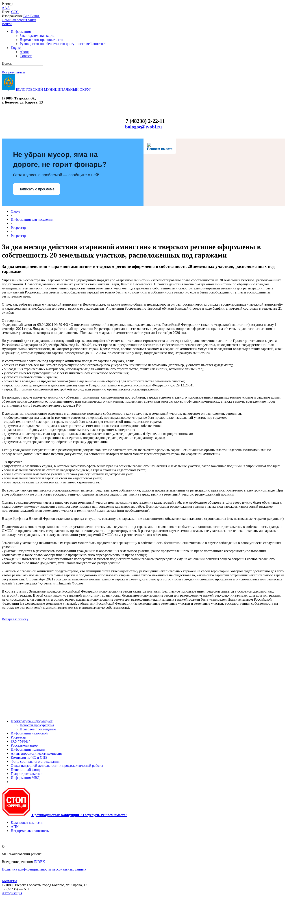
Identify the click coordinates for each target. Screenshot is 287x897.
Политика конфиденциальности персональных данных (44, 869)
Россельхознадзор (24, 745)
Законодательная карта (37, 35)
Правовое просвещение (38, 729)
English (16, 48)
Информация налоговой (29, 733)
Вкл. (26, 16)
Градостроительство (26, 774)
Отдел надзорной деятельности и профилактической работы (57, 765)
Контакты (9, 881)
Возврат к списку (15, 619)
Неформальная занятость (30, 831)
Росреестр (18, 227)
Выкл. (35, 16)
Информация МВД (25, 778)
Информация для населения (32, 219)
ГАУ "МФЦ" (20, 741)
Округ (15, 211)
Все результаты (13, 72)
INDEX (39, 862)
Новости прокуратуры (37, 725)
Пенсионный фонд (25, 769)
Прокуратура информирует (31, 721)
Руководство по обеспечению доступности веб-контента (63, 44)
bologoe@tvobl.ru (143, 127)
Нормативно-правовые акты (41, 40)
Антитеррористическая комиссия (36, 753)
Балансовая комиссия (27, 822)
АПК (15, 827)
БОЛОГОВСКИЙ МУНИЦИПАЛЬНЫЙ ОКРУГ (53, 89)
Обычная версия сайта (19, 20)
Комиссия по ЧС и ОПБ (29, 757)
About (24, 52)
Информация (21, 31)
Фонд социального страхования (35, 761)
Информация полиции (28, 749)
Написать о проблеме (36, 189)
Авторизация (12, 893)
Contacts (26, 56)
